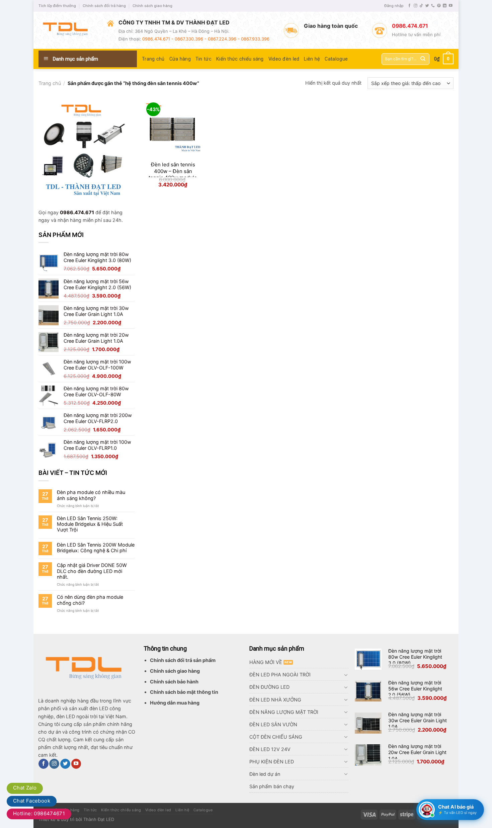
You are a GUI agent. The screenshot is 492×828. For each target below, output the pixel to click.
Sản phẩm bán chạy (271, 786)
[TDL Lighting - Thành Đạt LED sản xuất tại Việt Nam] (67, 30)
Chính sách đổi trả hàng (104, 5)
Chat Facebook (31, 801)
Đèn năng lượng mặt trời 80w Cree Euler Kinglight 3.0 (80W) (415, 657)
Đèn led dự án (264, 774)
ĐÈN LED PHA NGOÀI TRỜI (280, 674)
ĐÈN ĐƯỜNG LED (269, 687)
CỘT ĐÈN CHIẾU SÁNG (275, 737)
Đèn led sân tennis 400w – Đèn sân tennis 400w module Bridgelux (173, 174)
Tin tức (203, 59)
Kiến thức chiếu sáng (240, 59)
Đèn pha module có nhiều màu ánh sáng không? (91, 495)
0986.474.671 (77, 212)
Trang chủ (153, 59)
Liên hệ (312, 59)
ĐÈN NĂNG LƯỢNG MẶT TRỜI (283, 712)
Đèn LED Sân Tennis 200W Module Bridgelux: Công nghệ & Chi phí (96, 547)
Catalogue (336, 59)
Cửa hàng (180, 59)
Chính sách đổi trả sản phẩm (183, 660)
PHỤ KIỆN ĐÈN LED (271, 761)
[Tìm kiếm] (423, 59)
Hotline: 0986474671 (39, 813)
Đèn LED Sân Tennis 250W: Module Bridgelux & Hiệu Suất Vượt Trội (90, 524)
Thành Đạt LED (98, 819)
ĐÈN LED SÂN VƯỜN (273, 724)
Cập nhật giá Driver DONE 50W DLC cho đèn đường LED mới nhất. (92, 571)
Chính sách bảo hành (174, 681)
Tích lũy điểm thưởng (57, 5)
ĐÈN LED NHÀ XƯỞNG (275, 699)
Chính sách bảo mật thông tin (184, 692)
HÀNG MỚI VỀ (265, 662)
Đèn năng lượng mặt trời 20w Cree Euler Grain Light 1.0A (417, 752)
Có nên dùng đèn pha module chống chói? (90, 599)
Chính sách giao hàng (152, 5)
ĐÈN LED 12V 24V (270, 749)
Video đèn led (284, 59)
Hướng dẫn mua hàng (174, 703)
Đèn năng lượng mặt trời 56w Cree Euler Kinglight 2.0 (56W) (415, 688)
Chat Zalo (24, 787)
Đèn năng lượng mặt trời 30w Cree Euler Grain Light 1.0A (417, 720)
